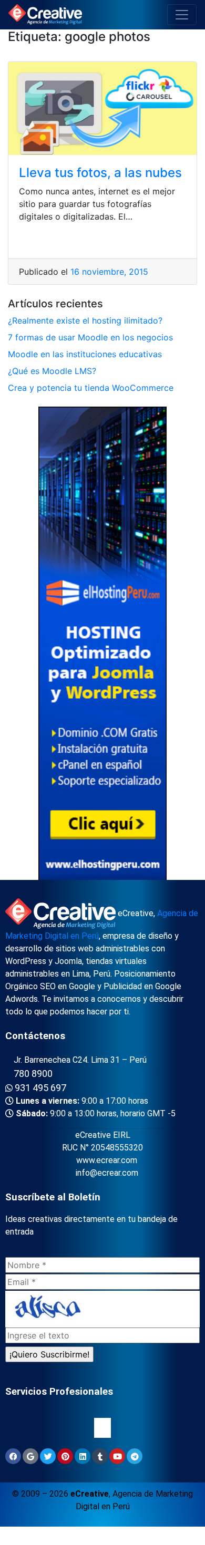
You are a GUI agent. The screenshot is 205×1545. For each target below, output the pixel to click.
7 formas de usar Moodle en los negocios (90, 337)
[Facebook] (13, 1456)
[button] (102, 1428)
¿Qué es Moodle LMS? (52, 371)
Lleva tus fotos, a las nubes (100, 172)
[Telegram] (134, 1456)
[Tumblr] (100, 1456)
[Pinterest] (65, 1456)
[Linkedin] (82, 1456)
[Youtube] (117, 1456)
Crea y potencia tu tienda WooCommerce (90, 387)
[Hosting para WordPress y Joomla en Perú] (102, 645)
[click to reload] (102, 1309)
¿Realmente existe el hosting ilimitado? (85, 320)
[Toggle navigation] (182, 14)
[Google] (30, 1456)
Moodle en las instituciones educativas (85, 354)
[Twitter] (48, 1456)
